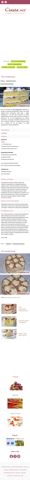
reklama (17, 472)
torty (3, 81)
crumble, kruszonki (8, 67)
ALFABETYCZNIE (5, 466)
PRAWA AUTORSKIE (14, 469)
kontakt (23, 472)
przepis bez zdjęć (18, 244)
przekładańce (11, 81)
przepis (8, 244)
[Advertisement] (15, 41)
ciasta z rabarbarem (14, 64)
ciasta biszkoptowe (7, 84)
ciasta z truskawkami (18, 61)
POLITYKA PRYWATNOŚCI (17, 466)
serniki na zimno (22, 67)
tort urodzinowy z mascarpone (23, 309)
